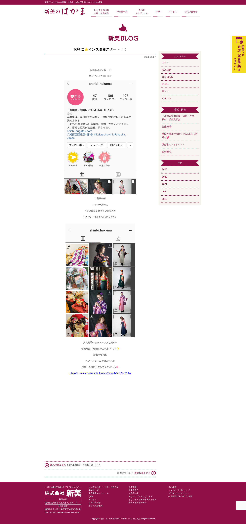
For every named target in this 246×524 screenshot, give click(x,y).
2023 (164, 169)
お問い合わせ (191, 12)
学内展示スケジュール (98, 493)
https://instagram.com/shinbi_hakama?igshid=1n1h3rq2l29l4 (100, 373)
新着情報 (133, 487)
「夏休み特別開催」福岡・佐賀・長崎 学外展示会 (179, 118)
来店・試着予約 (95, 506)
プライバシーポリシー (178, 493)
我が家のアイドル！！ (173, 144)
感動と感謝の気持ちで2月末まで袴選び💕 (179, 135)
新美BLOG (133, 490)
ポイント (166, 98)
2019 (164, 199)
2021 (164, 184)
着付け (165, 91)
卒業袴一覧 (122, 12)
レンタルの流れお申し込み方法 (101, 11)
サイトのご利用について (179, 490)
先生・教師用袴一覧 (137, 503)
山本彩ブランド (133, 473)
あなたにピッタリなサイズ (140, 496)
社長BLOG (167, 77)
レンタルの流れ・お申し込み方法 (103, 487)
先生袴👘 (167, 126)
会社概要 (172, 487)
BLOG (165, 84)
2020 (164, 191)
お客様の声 (134, 493)
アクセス (172, 12)
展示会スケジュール (141, 11)
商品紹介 (166, 70)
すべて (165, 62)
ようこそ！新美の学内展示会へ (142, 500)
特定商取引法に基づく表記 (180, 496)
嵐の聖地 (166, 151)
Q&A (158, 12)
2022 (164, 177)
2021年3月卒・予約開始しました (75, 465)
